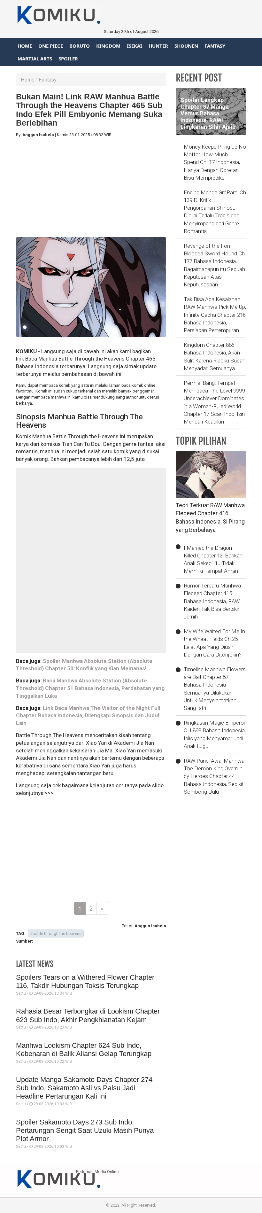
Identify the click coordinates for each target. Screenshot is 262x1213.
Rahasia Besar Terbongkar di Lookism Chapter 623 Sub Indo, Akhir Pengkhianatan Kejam (88, 1015)
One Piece (50, 46)
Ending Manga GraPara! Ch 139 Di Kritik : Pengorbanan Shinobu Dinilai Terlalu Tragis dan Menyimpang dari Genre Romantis (215, 211)
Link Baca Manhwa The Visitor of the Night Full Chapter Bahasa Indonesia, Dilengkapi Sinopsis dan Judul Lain (88, 716)
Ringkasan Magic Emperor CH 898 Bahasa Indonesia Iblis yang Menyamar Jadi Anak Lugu (214, 734)
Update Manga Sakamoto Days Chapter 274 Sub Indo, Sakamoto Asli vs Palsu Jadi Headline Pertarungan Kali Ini (84, 1088)
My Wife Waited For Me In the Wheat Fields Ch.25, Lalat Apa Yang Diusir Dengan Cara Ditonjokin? (214, 643)
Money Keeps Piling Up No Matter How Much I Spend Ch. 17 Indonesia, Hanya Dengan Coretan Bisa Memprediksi (215, 162)
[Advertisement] (91, 187)
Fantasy (214, 46)
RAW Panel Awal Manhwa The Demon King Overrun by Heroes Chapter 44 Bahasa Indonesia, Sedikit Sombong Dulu (214, 776)
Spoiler (68, 58)
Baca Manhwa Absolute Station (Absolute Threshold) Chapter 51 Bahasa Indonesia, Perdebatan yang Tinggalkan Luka (90, 688)
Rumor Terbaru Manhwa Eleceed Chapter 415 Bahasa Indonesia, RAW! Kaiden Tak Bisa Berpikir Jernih (212, 601)
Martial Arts (35, 58)
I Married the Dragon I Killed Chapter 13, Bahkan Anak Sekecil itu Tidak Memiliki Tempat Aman (213, 559)
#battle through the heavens (55, 933)
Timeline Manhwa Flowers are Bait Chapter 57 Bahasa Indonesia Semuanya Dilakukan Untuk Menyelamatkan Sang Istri (215, 688)
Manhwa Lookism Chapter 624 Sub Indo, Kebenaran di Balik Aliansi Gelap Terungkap (83, 1049)
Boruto (79, 46)
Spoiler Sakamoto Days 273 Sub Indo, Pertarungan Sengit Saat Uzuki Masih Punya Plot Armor (85, 1130)
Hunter (158, 46)
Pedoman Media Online (97, 1171)
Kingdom (108, 46)
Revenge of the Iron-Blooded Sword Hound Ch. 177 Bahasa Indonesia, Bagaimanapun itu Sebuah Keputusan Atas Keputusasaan (215, 265)
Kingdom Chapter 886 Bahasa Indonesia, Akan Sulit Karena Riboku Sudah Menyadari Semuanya (214, 356)
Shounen (186, 46)
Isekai (134, 46)
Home (25, 46)
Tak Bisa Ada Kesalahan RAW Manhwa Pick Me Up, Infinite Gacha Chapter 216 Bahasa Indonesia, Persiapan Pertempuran (215, 314)
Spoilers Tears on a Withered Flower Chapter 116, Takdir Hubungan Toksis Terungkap (85, 981)
